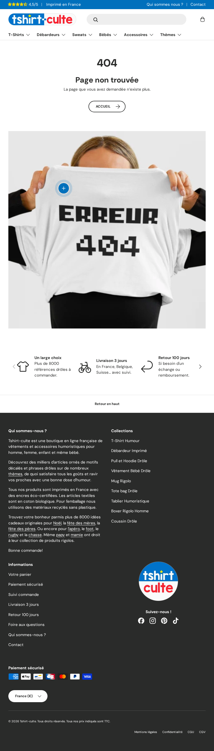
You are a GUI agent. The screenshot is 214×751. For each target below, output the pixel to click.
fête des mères (81, 523)
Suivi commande (23, 594)
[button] (202, 19)
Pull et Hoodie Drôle (129, 460)
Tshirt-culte (28, 721)
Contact (198, 4)
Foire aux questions (26, 624)
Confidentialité (172, 732)
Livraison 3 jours (23, 604)
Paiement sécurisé (25, 584)
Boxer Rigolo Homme (130, 511)
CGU (191, 732)
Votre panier (19, 574)
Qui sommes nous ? (165, 4)
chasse (35, 534)
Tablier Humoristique (130, 501)
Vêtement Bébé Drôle (131, 470)
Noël (57, 523)
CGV (202, 732)
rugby (13, 534)
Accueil (103, 106)
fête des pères (21, 528)
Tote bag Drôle (124, 491)
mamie (77, 534)
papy (60, 534)
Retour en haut (107, 404)
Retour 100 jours (23, 614)
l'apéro (74, 528)
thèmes (15, 474)
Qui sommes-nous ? (27, 634)
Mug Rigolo (121, 481)
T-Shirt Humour (125, 440)
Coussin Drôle (124, 521)
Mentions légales (145, 732)
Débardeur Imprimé (129, 450)
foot (90, 528)
